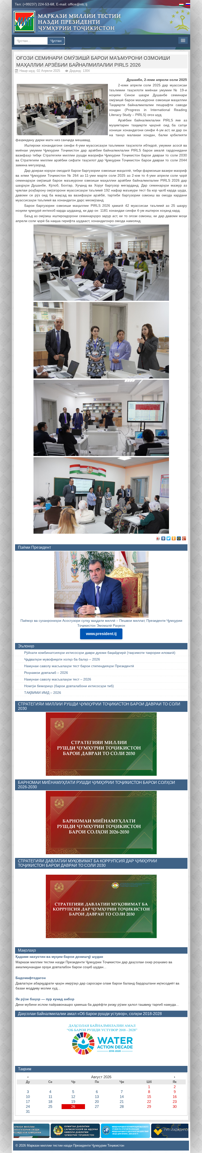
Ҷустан (56, 41)
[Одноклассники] (173, 538)
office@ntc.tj (77, 4)
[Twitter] (168, 538)
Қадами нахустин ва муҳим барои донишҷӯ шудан (59, 957)
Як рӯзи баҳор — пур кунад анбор (45, 999)
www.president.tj (101, 634)
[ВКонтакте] (163, 538)
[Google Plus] (184, 538)
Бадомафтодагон (31, 978)
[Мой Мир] (179, 538)
